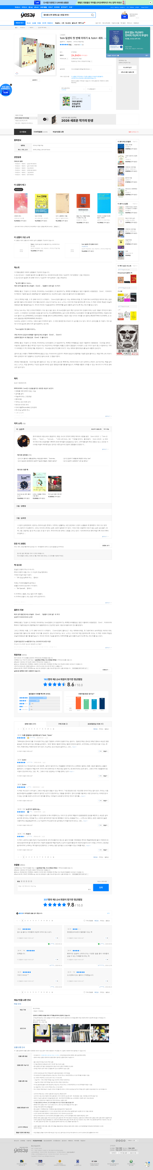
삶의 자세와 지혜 (32, 166)
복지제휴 (76, 1140)
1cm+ (32, 244)
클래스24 (74, 23)
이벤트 (39, 23)
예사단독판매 (106, 23)
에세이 (31, 27)
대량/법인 (136, 23)
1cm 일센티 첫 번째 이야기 (90, 244)
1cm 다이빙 (38, 216)
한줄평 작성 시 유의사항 (108, 881)
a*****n (102, 944)
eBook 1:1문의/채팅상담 (129, 1150)
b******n (120, 269)
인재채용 (22, 1140)
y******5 (29, 836)
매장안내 (50, 23)
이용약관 (29, 1140)
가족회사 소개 (132, 1140)
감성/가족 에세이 (32, 163)
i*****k (52, 987)
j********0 (121, 288)
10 (48, 729)
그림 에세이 (30, 172)
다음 (50, 729)
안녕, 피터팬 (128, 144)
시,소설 (120, 291)
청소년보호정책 (48, 1140)
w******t (52, 965)
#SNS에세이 (18, 189)
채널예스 (57, 23)
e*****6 (52, 944)
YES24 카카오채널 (117, 1141)
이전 (21, 729)
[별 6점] (26, 881)
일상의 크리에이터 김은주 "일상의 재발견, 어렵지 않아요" (37, 461)
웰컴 (16, 27)
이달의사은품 (115, 23)
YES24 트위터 (122, 1141)
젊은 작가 (98, 23)
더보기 (134, 142)
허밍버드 (69, 41)
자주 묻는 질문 (124, 1153)
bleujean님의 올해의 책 (125, 273)
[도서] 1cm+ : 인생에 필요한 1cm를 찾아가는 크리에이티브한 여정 (39, 275)
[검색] (92, 14)
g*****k (120, 306)
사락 (63, 23)
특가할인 (123, 23)
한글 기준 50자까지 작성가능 (27, 886)
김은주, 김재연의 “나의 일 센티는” (76, 461)
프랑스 (75, 102)
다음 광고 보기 (138, 18)
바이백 (44, 23)
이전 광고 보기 (136, 18)
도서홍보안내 (56, 1140)
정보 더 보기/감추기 (73, 45)
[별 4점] (24, 881)
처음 (18, 729)
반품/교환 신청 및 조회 (47, 1055)
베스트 (29, 23)
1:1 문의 (56, 1055)
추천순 (101, 729)
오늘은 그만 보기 (112, 55)
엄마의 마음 (128, 178)
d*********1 (101, 965)
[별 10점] (31, 881)
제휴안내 (70, 1140)
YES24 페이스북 (119, 1141)
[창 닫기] (88, 96)
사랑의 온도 (17, 216)
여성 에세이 (30, 168)
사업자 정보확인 (70, 1152)
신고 (46, 738)
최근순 (95, 729)
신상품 (34, 23)
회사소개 (16, 1140)
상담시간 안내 (133, 1153)
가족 (126, 251)
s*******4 (29, 762)
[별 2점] (21, 881)
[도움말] (67, 59)
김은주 (62, 41)
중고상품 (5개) (65, 89)
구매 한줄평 (89, 920)
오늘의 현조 (128, 240)
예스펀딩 (68, 23)
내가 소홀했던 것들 (61, 216)
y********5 (32, 738)
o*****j (29, 787)
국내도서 (22, 27)
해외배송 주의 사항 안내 (127, 60)
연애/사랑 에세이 (32, 170)
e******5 (102, 987)
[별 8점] (29, 881)
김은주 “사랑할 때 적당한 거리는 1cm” (77, 458)
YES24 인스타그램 (124, 1141)
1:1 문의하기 (114, 1153)
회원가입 (116, 7)
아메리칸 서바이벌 (130, 167)
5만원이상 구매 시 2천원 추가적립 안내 (91, 61)
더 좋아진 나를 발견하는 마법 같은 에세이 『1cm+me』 (37, 458)
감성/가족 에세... (42, 27)
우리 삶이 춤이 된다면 (55, 494)
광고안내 (64, 1140)
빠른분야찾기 (20, 23)
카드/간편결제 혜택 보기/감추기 (91, 69)
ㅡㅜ (119, 309)
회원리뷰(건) (79, 44)
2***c (30, 812)
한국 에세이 (30, 174)
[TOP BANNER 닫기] (150, 2)
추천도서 (129, 23)
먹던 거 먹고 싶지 (130, 218)
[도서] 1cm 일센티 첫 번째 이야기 (27, 278)
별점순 (107, 729)
